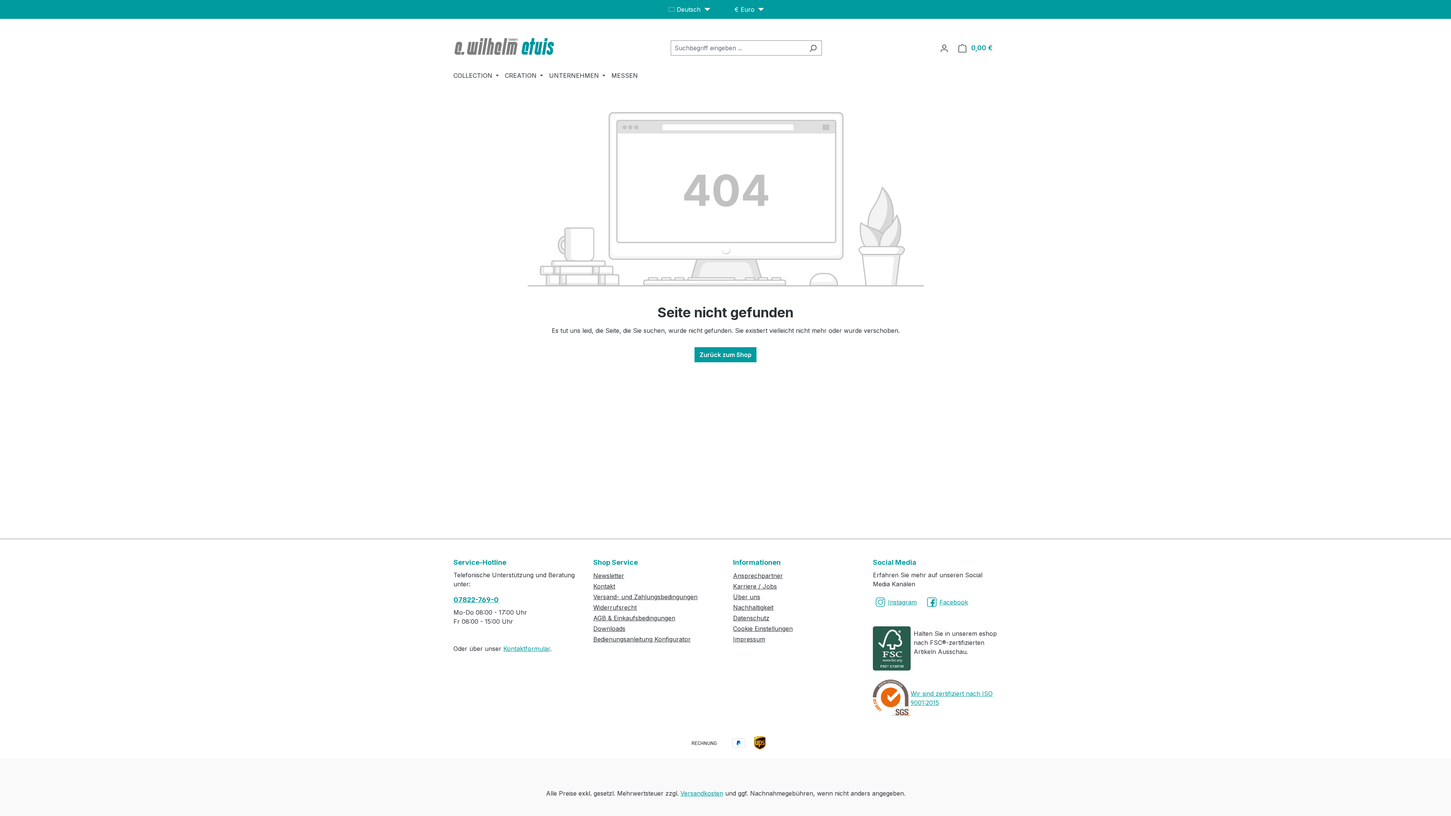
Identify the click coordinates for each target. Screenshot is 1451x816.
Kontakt (604, 586)
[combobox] (737, 48)
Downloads (609, 628)
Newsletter (608, 576)
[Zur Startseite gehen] (505, 46)
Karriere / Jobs (755, 586)
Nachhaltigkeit (753, 607)
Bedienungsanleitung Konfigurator (642, 639)
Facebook (953, 602)
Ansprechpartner (758, 576)
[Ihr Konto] (944, 48)
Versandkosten (702, 793)
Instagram (902, 602)
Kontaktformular (526, 648)
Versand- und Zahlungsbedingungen (645, 597)
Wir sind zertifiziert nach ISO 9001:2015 (952, 698)
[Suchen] (813, 48)
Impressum (749, 639)
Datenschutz (751, 618)
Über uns (746, 597)
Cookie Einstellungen (763, 628)
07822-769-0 (476, 600)
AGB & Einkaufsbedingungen (634, 618)
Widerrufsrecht (615, 607)
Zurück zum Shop (725, 355)
